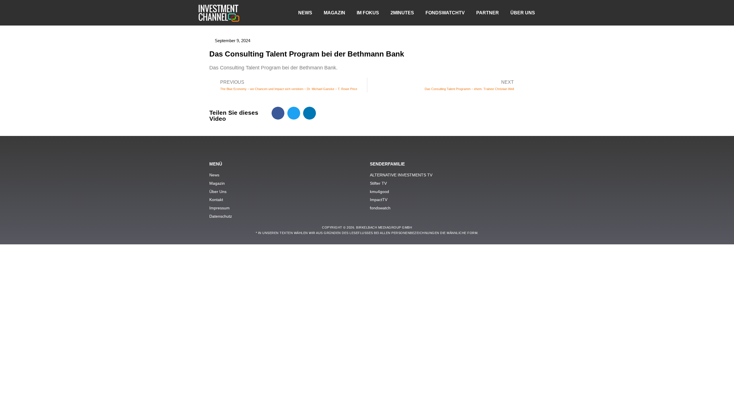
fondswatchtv (445, 12)
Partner (487, 12)
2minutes (402, 12)
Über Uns (522, 12)
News (305, 12)
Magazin (334, 12)
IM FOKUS (368, 12)
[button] (278, 113)
